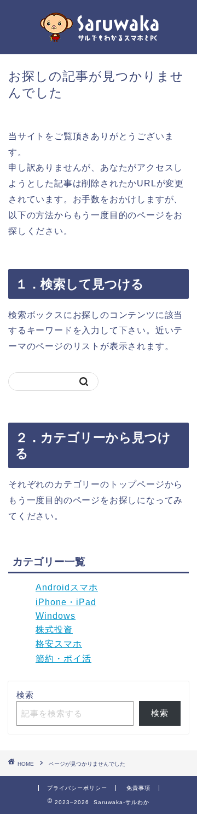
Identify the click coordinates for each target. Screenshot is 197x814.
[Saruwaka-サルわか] (98, 43)
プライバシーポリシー (77, 788)
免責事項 (138, 788)
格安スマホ (59, 643)
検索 (25, 694)
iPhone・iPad (66, 602)
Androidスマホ (67, 587)
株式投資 (54, 629)
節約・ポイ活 (63, 658)
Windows (56, 616)
